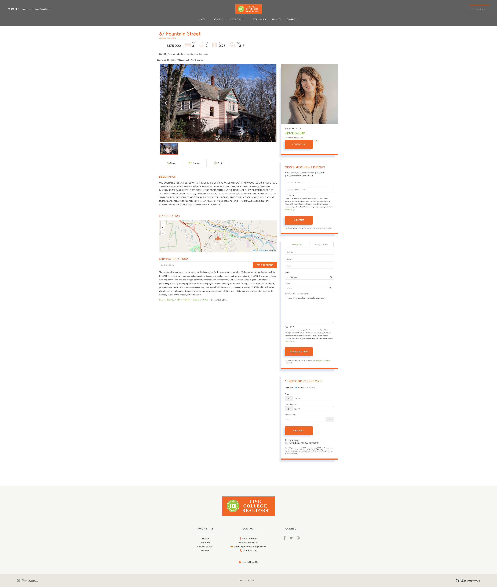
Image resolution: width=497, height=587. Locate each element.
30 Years (301, 387)
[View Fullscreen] (163, 233)
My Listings (289, 138)
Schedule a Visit (321, 244)
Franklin (186, 299)
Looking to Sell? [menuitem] (238, 19)
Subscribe (298, 220)
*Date (287, 272)
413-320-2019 (13, 9)
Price (287, 394)
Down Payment (291, 404)
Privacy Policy (289, 210)
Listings (170, 299)
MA (178, 299)
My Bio (316, 141)
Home (161, 299)
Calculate (299, 430)
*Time (287, 283)
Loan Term (289, 387)
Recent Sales (299, 138)
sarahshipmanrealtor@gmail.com (36, 9)
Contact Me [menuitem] (293, 19)
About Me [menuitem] (205, 542)
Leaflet (254, 251)
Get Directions (265, 265)
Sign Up (483, 9)
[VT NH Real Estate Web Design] (468, 580)
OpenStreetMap (264, 251)
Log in (475, 9)
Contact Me (298, 144)
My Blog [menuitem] (276, 19)
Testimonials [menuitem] (259, 19)
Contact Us (297, 244)
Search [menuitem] (201, 19)
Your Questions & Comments (297, 294)
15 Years (311, 387)
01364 (205, 299)
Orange (196, 299)
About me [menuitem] (218, 19)
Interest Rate (290, 415)
